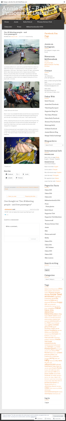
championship (48, 306)
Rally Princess (49, 101)
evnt (60, 321)
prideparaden (55, 356)
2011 (60, 288)
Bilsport (55, 302)
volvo (51, 388)
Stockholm (47, 379)
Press (19, 27)
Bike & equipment (23, 187)
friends (46, 325)
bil (52, 302)
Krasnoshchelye (48, 334)
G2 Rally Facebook (51, 129)
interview (59, 330)
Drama (59, 315)
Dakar (58, 308)
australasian (48, 298)
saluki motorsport (49, 371)
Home (6, 22)
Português (56, 175)
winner (60, 388)
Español (59, 172)
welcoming (55, 388)
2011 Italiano (50, 247)
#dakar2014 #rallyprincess (51, 289)
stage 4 (52, 377)
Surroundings (59, 379)
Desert (46, 315)
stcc (60, 377)
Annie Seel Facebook (52, 104)
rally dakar (58, 360)
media (57, 339)
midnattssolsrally (50, 343)
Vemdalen (59, 386)
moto (55, 346)
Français (55, 169)
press (52, 354)
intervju (47, 332)
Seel (55, 371)
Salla (55, 370)
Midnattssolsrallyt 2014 (34, 27)
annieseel (49, 296)
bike (52, 300)
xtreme (60, 391)
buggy (59, 302)
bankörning (47, 300)
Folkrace (57, 323)
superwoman (52, 379)
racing (51, 358)
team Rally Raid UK (57, 380)
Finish (49, 323)
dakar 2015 (58, 314)
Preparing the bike (30, 196)
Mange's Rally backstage (53, 135)
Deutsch (58, 181)
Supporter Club (50, 213)
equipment (47, 321)
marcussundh (49, 337)
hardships (48, 328)
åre (59, 393)
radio (56, 358)
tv (53, 384)
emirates (53, 317)
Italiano (57, 178)
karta (50, 332)
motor (58, 347)
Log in (47, 402)
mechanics (52, 339)
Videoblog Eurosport (51, 108)
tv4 (55, 384)
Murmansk (59, 349)
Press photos (50, 206)
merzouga (48, 341)
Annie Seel (56, 294)
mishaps (50, 347)
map (55, 335)
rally (47, 360)
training (51, 384)
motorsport (50, 348)
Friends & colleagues (33, 187)
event (57, 321)
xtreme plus (56, 393)
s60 (50, 370)
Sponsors (46, 377)
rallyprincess (50, 364)
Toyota (46, 384)
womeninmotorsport (52, 392)
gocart (54, 326)
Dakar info (8, 27)
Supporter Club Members (53, 217)
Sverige (46, 380)
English (56, 166)
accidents (50, 290)
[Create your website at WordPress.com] (33, 2)
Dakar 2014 (48, 241)
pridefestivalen (48, 356)
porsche (47, 354)
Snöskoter (47, 375)
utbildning (48, 386)
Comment (33, 239)
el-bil (49, 317)
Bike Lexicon (49, 258)
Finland (52, 323)
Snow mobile (49, 373)
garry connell (53, 325)
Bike (46, 231)
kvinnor (47, 335)
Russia (59, 368)
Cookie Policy (34, 416)
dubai (46, 317)
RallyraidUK (49, 366)
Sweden (50, 380)
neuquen (47, 350)
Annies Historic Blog (51, 132)
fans (46, 323)
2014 (46, 290)
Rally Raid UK (57, 366)
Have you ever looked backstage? (13, 197)
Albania (51, 292)
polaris (59, 352)
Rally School (27, 22)
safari (52, 370)
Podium (55, 352)
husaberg (53, 330)
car (46, 304)
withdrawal (47, 390)
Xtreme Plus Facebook (52, 122)
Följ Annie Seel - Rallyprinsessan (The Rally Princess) (52, 64)
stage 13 (56, 377)
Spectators (59, 375)
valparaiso (53, 386)
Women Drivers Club (44, 22)
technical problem (51, 382)
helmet (57, 328)
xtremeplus (48, 393)
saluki (58, 370)
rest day (46, 368)
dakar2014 (49, 312)
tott (58, 382)
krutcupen (55, 334)
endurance (58, 317)
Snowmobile (57, 373)
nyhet (50, 350)
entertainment (56, 319)
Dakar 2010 (48, 251)
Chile (57, 306)
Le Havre (51, 335)
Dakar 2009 (48, 254)
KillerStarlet (55, 332)
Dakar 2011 (48, 245)
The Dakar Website (51, 115)
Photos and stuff (50, 234)
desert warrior (52, 316)
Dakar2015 (49, 314)
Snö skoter (53, 375)
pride (56, 354)
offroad (54, 350)
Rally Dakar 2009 (48, 362)
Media (57, 157)
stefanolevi (8, 209)
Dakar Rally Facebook (52, 118)
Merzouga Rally (50, 125)
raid (58, 358)
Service (58, 371)
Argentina (57, 296)
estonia (52, 321)
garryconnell (48, 326)
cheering (54, 306)
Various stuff (49, 220)
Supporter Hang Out (51, 111)
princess (47, 358)
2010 (17, 187)
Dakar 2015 (48, 190)
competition (51, 308)
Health (53, 328)
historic (47, 330)
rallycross (52, 360)
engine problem (48, 319)
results (50, 368)
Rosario (54, 368)
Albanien (57, 292)
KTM (60, 334)
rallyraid (58, 364)
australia (55, 298)
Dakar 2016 (48, 193)
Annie (16, 22)
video (47, 388)
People (6, 189)
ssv (49, 377)
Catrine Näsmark (51, 304)
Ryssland (46, 370)
